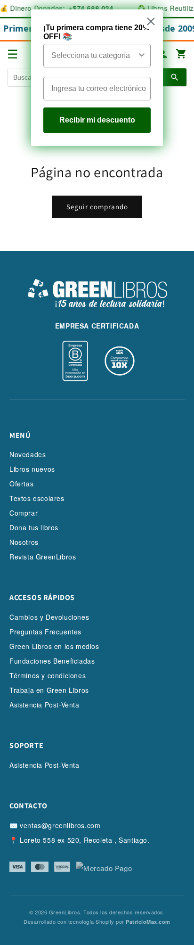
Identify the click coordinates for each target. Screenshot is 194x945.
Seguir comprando (97, 206)
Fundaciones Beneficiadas (52, 661)
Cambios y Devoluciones (49, 617)
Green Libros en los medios (54, 646)
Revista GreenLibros (42, 556)
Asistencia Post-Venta (44, 704)
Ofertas (21, 483)
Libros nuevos (32, 469)
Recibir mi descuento (97, 120)
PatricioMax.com (148, 921)
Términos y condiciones (47, 675)
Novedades (27, 454)
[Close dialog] (151, 21)
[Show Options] (141, 55)
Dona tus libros (33, 527)
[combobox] (94, 55)
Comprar (23, 513)
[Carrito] (181, 54)
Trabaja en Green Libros (49, 690)
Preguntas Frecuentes (45, 631)
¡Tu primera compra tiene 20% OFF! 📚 (96, 32)
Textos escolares (37, 498)
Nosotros (24, 542)
